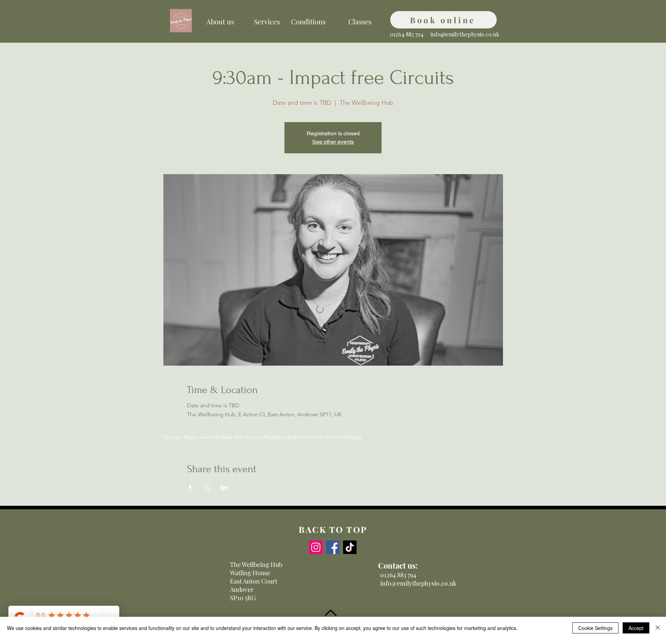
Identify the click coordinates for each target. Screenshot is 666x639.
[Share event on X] (207, 487)
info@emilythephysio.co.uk (464, 34)
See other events (333, 141)
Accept (636, 627)
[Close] (658, 627)
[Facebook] (333, 547)
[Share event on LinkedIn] (224, 487)
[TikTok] (350, 547)
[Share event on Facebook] (190, 487)
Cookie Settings (595, 627)
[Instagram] (316, 547)
